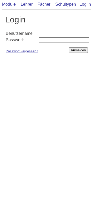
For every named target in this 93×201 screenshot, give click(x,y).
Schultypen (65, 4)
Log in (85, 4)
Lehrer (27, 4)
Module (9, 4)
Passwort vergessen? (22, 51)
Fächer (43, 4)
